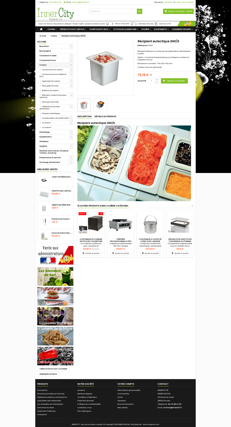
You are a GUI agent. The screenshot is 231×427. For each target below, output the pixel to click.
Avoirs (120, 397)
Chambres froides (181, 29)
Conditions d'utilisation (87, 397)
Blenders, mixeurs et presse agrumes (52, 96)
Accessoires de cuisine (52, 69)
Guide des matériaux (46, 411)
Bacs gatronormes (50, 85)
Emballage (44, 132)
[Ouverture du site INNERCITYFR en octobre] (115, 23)
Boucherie (44, 46)
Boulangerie (45, 51)
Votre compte (126, 383)
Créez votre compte (184, 2)
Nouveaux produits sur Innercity (50, 393)
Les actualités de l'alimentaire (50, 404)
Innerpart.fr (42, 414)
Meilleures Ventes (47, 169)
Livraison (81, 390)
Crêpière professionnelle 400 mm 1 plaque (120, 241)
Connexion (168, 2)
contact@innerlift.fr (80, 2)
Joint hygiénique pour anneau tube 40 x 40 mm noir (62, 177)
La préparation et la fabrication (55, 118)
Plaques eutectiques (51, 113)
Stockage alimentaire (124, 29)
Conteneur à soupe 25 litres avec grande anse (150, 241)
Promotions (42, 390)
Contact (163, 383)
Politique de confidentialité (89, 404)
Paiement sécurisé (85, 400)
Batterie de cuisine (50, 90)
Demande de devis (45, 407)
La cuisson (46, 127)
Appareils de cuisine (51, 81)
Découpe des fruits (50, 102)
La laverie (46, 122)
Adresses (122, 400)
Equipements (160, 29)
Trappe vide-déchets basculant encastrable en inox (62, 191)
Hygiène (145, 29)
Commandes (123, 393)
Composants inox (98, 29)
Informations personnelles (129, 390)
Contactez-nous (84, 407)
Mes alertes (123, 407)
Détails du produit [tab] (105, 116)
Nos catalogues (84, 411)
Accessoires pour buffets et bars (52, 75)
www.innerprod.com (151, 424)
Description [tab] (84, 116)
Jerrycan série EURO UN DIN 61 (62, 205)
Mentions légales (84, 393)
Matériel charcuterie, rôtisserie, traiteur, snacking (53, 151)
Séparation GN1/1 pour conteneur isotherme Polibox (180, 241)
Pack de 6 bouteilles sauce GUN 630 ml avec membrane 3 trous (62, 233)
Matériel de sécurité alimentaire (49, 107)
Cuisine (51, 29)
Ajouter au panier (174, 80)
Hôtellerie (43, 141)
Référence (142, 45)
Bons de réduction (125, 404)
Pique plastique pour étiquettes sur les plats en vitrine (62, 219)
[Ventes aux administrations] (55, 255)
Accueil (41, 41)
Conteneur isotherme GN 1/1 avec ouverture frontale (91, 241)
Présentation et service (72, 29)
